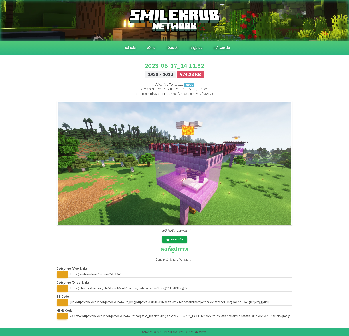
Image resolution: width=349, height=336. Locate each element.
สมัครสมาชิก (222, 47)
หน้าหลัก (130, 47)
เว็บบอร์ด (172, 47)
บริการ (151, 47)
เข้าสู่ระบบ (196, 47)
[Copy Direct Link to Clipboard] (62, 288)
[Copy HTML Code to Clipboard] (62, 316)
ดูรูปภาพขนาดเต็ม (174, 239)
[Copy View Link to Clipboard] (62, 274)
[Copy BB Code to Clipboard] (62, 302)
